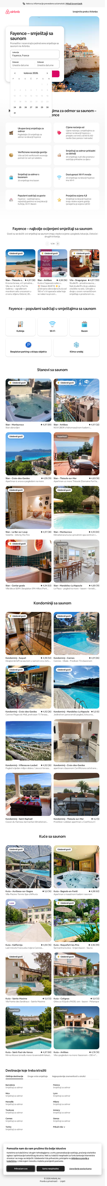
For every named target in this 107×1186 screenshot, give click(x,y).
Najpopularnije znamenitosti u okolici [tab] (69, 1076)
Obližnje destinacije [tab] (14, 1076)
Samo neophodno (50, 1168)
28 (36, 107)
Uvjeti (62, 1181)
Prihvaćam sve (20, 1168)
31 (15, 113)
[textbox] (22, 65)
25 (20, 107)
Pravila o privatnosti (48, 1181)
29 (42, 107)
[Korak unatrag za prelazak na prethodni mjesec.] (15, 73)
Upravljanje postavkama (80, 1168)
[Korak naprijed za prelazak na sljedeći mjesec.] (47, 73)
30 (47, 107)
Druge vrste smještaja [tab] (38, 1076)
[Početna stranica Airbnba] (13, 11)
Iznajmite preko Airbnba (85, 11)
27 (31, 107)
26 (26, 107)
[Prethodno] (47, 243)
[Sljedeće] (57, 243)
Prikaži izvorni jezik (74, 3)
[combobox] (34, 55)
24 (15, 107)
